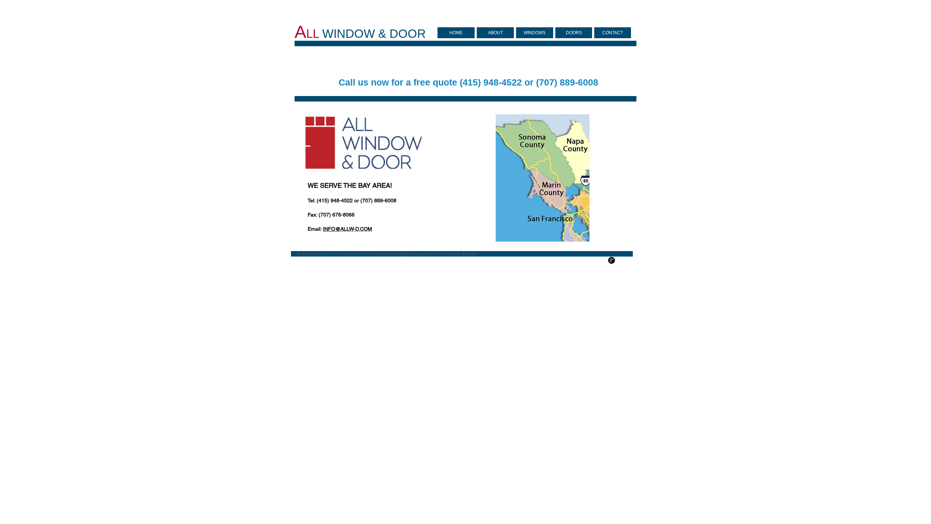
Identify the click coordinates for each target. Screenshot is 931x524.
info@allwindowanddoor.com (419, 254)
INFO (329, 229)
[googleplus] (611, 260)
